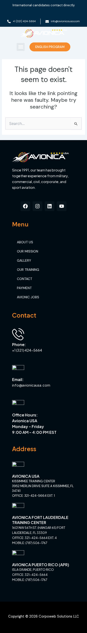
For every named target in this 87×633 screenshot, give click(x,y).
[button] (21, 47)
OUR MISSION (27, 251)
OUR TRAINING (28, 269)
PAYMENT (24, 288)
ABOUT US (25, 242)
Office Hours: (25, 414)
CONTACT (24, 279)
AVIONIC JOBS (28, 297)
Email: (18, 379)
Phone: (19, 344)
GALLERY (24, 260)
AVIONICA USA (25, 476)
